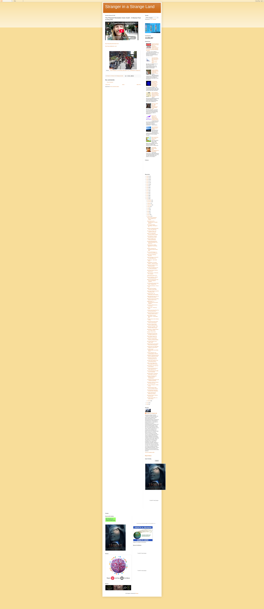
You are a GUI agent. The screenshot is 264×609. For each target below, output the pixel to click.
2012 (147, 198)
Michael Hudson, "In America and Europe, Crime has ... (152, 374)
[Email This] (128, 76)
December (149, 200)
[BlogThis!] (129, 76)
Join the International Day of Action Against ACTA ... (152, 369)
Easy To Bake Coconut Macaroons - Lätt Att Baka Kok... (152, 316)
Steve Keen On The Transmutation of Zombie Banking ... (152, 222)
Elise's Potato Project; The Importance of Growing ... (152, 337)
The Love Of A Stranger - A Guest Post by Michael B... (152, 253)
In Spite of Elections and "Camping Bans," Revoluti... (152, 353)
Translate (154, 19)
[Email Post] (126, 75)
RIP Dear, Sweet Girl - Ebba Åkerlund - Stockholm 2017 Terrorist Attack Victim (155, 106)
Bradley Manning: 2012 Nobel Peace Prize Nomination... (152, 344)
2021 (147, 184)
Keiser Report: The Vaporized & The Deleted (152, 366)
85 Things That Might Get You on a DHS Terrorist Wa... (152, 268)
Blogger (136, 593)
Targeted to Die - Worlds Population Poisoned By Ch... (152, 245)
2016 (147, 192)
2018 (147, 189)
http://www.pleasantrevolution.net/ (112, 43)
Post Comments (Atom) (114, 86)
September (149, 204)
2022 (147, 182)
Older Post (139, 84)
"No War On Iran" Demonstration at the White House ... (152, 350)
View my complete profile (149, 452)
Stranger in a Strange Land (129, 6)
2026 (147, 176)
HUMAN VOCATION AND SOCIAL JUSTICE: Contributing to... (152, 377)
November (149, 201)
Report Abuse (148, 455)
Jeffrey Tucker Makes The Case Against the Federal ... (152, 364)
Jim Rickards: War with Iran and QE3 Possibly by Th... (152, 334)
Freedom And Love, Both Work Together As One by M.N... (152, 347)
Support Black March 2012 (152, 275)
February (149, 216)
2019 (147, 187)
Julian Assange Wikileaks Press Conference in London (152, 218)
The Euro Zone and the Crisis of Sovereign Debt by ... (152, 361)
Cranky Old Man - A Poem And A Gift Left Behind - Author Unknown (155, 72)
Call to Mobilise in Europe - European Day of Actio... (152, 237)
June (148, 209)
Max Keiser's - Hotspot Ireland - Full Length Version (153, 330)
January (148, 400)
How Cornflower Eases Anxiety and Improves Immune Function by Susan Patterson (155, 94)
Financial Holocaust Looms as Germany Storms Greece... (152, 313)
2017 (147, 190)
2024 (147, 179)
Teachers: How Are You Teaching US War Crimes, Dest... (152, 249)
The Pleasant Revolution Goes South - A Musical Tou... (153, 284)
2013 (147, 197)
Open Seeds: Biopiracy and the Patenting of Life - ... (153, 291)
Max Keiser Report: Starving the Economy (152, 396)
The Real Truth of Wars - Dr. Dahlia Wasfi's (152, 398)
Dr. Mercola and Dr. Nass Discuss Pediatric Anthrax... (152, 388)
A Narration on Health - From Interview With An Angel (152, 327)
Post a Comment (110, 82)
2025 (147, 177)
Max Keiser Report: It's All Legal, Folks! (152, 342)
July (148, 208)
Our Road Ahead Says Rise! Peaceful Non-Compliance (152, 390)
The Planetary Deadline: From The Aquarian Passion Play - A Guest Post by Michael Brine (155, 84)
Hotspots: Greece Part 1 (151, 331)
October (148, 203)
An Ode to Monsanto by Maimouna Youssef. (151, 393)
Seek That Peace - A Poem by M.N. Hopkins (155, 128)
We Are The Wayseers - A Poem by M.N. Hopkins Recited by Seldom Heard (155, 117)
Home (123, 84)
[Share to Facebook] (131, 76)
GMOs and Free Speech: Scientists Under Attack (152, 289)
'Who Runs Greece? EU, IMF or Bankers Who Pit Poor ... (153, 299)
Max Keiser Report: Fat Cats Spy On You (152, 271)
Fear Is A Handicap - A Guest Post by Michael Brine (152, 278)
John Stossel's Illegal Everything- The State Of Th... (152, 225)
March (148, 214)
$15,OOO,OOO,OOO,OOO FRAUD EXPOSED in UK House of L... (152, 242)
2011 (147, 402)
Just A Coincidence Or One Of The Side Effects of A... (152, 258)
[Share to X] (130, 76)
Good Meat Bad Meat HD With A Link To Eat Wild (152, 371)
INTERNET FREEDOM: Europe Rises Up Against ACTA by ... (153, 356)
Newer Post (108, 84)
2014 (147, 195)
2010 (147, 404)
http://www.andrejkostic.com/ (111, 46)
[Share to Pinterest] (133, 76)
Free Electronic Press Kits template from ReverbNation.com (146, 523)
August (148, 206)
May (148, 211)
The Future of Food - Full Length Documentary (151, 231)
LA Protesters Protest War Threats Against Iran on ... (152, 358)
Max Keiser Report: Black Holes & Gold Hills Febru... (152, 325)
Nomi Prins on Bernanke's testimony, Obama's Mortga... (153, 339)
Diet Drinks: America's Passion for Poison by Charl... (152, 383)
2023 (147, 181)
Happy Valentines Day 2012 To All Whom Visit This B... (153, 297)
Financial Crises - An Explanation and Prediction (152, 294)
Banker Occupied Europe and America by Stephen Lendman (152, 280)
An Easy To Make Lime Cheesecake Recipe (151, 239)
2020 (147, 185)
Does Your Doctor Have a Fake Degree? (155, 138)
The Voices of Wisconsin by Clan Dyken (152, 305)
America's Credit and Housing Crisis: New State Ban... (152, 229)
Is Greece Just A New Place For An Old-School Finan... (153, 311)
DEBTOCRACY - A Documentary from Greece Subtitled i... (152, 302)
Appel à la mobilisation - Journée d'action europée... (152, 234)
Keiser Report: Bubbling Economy (151, 255)
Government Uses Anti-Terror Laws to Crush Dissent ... (152, 322)
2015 (147, 193)
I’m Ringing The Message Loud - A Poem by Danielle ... (153, 380)
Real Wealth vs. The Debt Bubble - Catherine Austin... (152, 263)
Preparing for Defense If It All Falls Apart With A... (152, 266)
